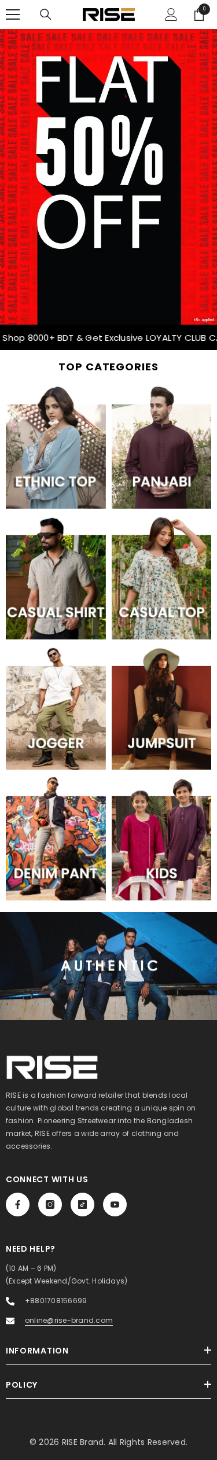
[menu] (13, 14)
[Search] (46, 14)
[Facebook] (18, 1204)
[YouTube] (115, 1204)
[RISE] (108, 177)
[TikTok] (82, 1204)
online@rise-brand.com (69, 1320)
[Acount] (171, 14)
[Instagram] (50, 1204)
